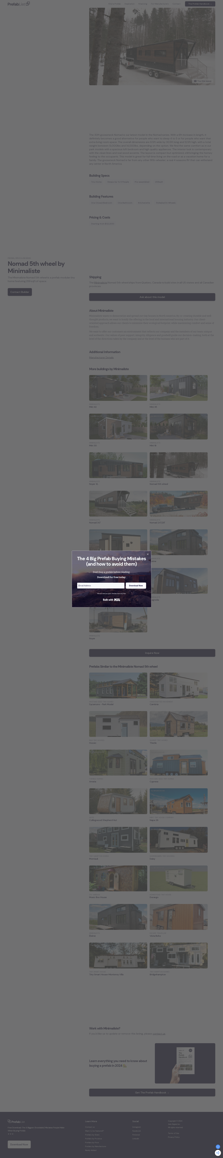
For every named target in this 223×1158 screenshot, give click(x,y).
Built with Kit (111, 599)
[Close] (147, 554)
